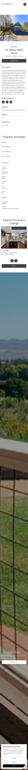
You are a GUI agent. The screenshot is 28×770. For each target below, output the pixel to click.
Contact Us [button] (14, 662)
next (16, 260)
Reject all (14, 758)
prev (12, 260)
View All (14, 266)
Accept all (14, 765)
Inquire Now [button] (14, 60)
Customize (14, 762)
